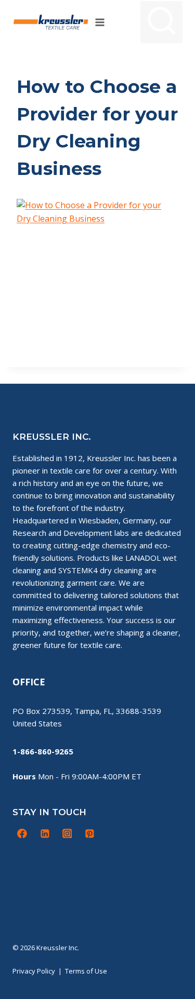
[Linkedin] (45, 833)
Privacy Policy (33, 971)
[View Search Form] (161, 22)
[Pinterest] (89, 833)
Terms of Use (86, 971)
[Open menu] (100, 22)
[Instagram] (67, 833)
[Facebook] (22, 833)
